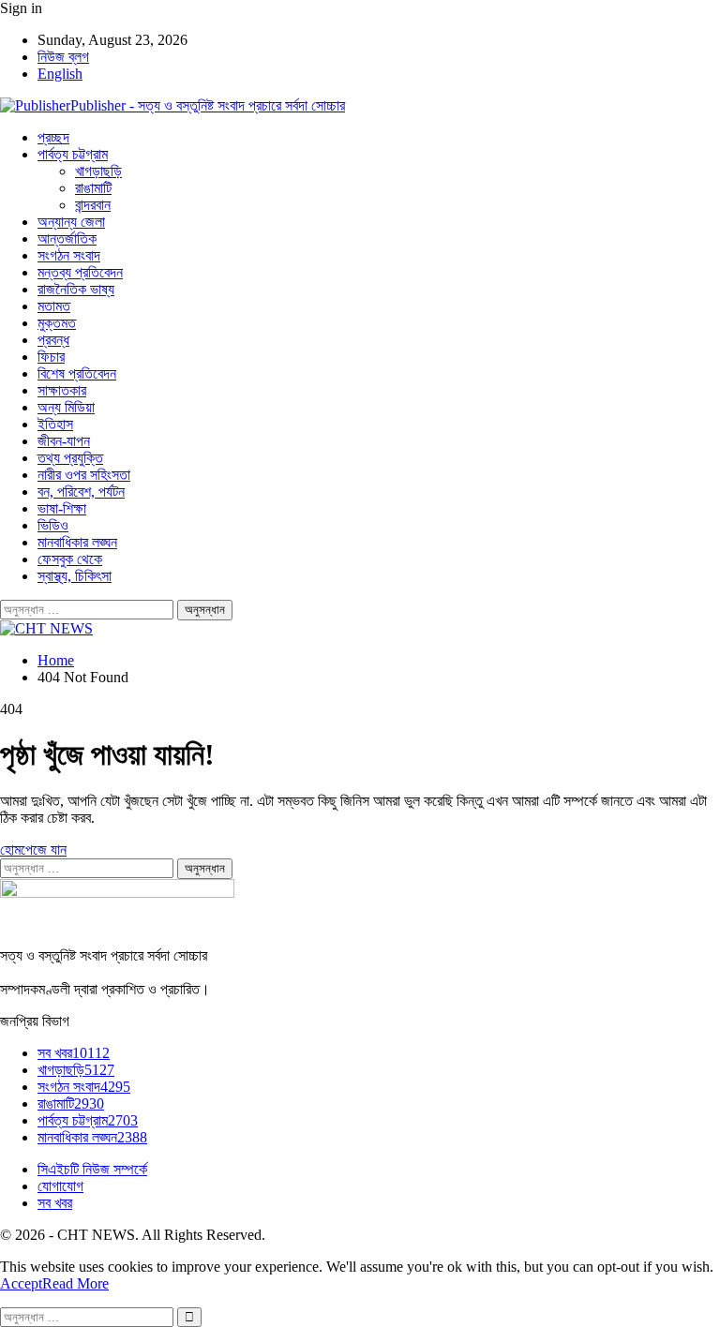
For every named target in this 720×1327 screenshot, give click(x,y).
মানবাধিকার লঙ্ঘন (77, 542)
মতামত (54, 306)
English (60, 74)
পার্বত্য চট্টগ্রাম (73, 154)
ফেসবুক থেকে (70, 559)
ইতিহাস (55, 424)
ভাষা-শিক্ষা (62, 508)
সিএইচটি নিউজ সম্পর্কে (92, 1169)
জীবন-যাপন (64, 441)
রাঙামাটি (93, 188)
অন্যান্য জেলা (71, 222)
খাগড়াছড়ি (98, 171)
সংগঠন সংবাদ (69, 255)
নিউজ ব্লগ (63, 57)
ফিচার (51, 357)
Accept (21, 1283)
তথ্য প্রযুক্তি (70, 458)
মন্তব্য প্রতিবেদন (80, 272)
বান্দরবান (93, 205)
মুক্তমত (57, 323)
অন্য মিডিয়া (66, 407)
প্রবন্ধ (53, 340)
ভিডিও (53, 525)
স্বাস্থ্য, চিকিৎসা (75, 576)
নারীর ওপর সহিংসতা (84, 475)
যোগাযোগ (60, 1186)
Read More (75, 1283)
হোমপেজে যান (33, 849)
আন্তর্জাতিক (67, 238)
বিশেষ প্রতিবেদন (77, 373)
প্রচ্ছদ (53, 137)
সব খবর (74, 1053)
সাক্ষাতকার (62, 390)
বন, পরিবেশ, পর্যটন (81, 491)
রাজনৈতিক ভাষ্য (76, 289)
